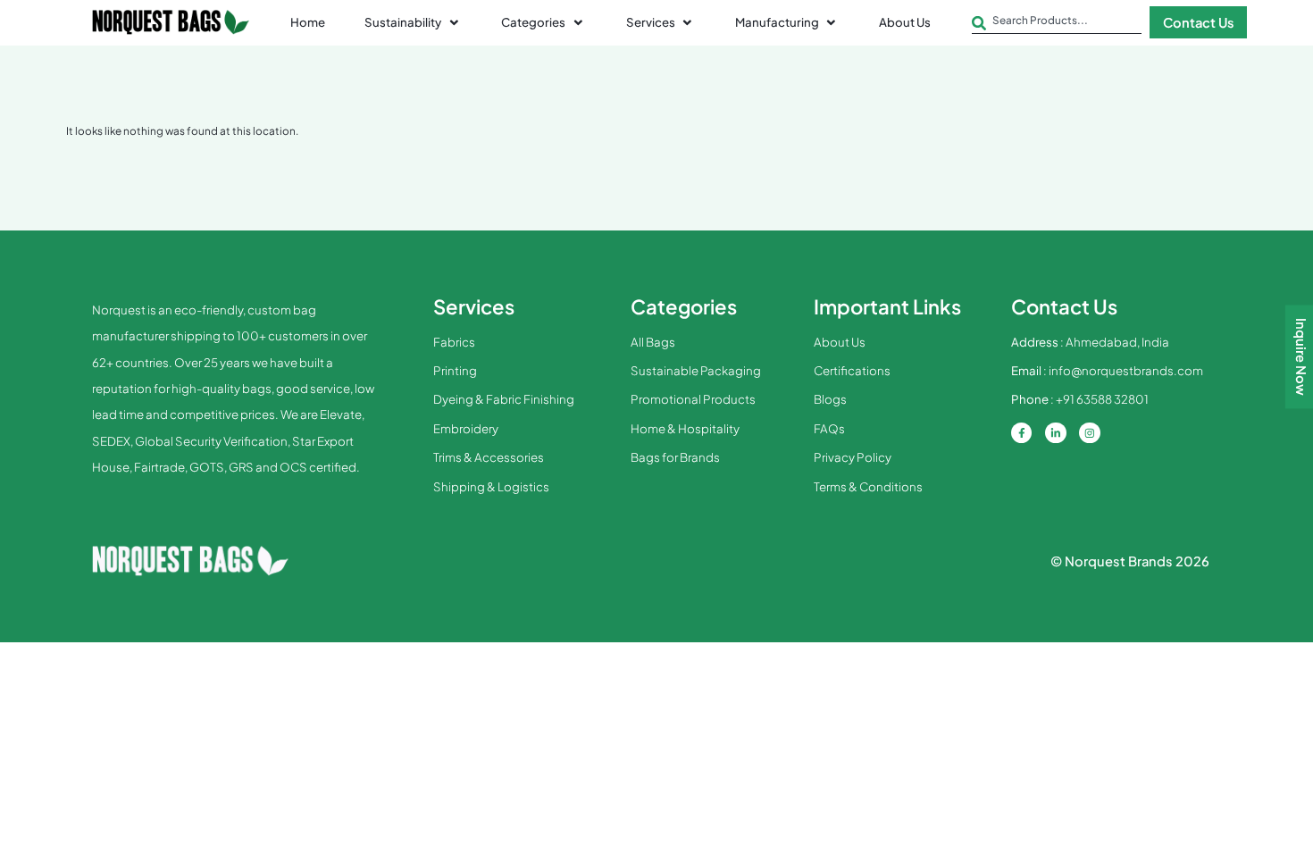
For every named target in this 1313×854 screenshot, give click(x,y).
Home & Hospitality (685, 428)
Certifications (852, 370)
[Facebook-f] (1022, 433)
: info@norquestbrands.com (1107, 370)
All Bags (653, 341)
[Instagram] (1089, 433)
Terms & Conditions (868, 486)
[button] (413, 22)
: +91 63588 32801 (1080, 398)
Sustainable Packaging (696, 370)
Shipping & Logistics (491, 486)
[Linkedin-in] (1055, 433)
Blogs (830, 398)
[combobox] (1057, 24)
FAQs (829, 428)
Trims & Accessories (488, 457)
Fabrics (454, 341)
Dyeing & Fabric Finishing (503, 398)
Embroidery (465, 428)
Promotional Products (693, 398)
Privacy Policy (852, 457)
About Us (840, 341)
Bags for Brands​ (675, 457)
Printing (455, 370)
